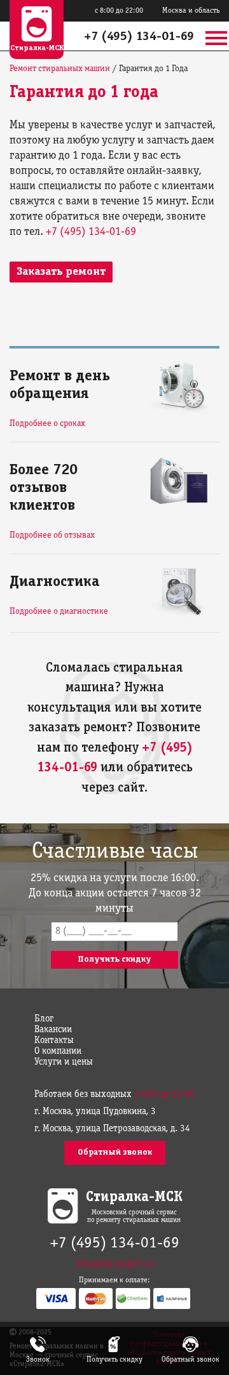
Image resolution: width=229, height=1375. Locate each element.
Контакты (54, 1040)
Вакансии (53, 1029)
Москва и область (190, 10)
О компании (57, 1051)
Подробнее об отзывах (52, 535)
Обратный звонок (115, 1152)
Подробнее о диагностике (59, 612)
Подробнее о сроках (47, 424)
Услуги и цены (63, 1062)
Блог (43, 1018)
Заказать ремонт (61, 272)
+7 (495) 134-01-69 (139, 37)
